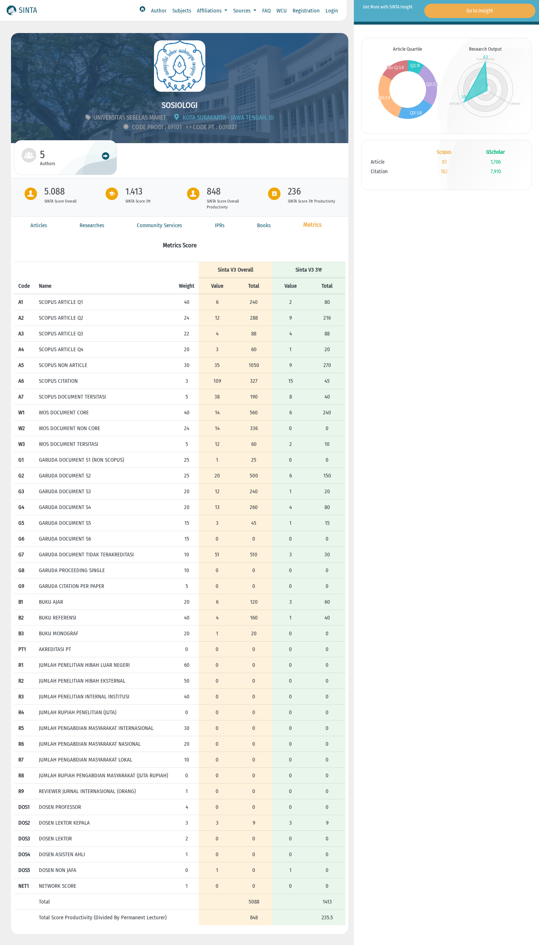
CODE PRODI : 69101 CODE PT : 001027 (184, 127)
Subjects (181, 10)
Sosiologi (180, 105)
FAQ (266, 10)
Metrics (312, 225)
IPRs (219, 225)
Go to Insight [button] (479, 11)
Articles (38, 225)
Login (332, 10)
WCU (281, 10)
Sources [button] (242, 10)
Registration (306, 10)
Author (158, 10)
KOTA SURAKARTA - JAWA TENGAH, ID (227, 117)
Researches (92, 225)
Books (264, 225)
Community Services (159, 225)
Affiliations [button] (210, 10)
